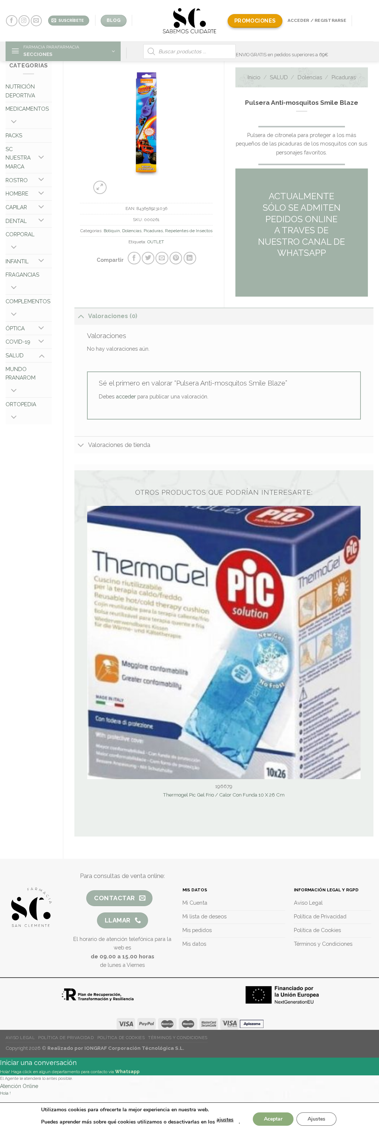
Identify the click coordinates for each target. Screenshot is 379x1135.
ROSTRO (17, 180)
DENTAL (16, 221)
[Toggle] (14, 122)
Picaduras (153, 230)
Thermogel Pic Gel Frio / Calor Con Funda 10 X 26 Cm (224, 795)
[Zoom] (100, 187)
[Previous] (134, 183)
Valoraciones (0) (112, 316)
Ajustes (316, 1118)
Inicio (254, 77)
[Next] (153, 183)
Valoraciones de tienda (119, 444)
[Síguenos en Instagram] (24, 21)
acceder (126, 396)
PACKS (14, 135)
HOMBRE (17, 193)
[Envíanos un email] (36, 21)
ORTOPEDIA (21, 404)
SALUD (15, 355)
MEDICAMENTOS (27, 109)
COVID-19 (18, 341)
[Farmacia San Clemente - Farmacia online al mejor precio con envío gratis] (190, 20)
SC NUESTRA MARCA (18, 158)
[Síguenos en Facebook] (11, 21)
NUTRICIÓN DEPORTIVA (20, 91)
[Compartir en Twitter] (148, 258)
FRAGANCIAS (22, 274)
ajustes (225, 1119)
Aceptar (273, 1118)
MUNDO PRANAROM (21, 373)
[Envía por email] (161, 258)
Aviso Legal (20, 1037)
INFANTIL (17, 261)
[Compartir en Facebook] (134, 258)
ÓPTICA (15, 328)
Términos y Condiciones (177, 1037)
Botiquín (112, 230)
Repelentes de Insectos (188, 230)
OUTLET (155, 241)
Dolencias (131, 230)
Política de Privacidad (66, 1037)
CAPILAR (16, 207)
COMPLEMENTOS (28, 301)
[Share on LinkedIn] (190, 258)
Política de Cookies (121, 1037)
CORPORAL (20, 234)
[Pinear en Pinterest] (176, 258)
